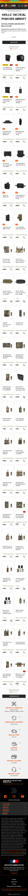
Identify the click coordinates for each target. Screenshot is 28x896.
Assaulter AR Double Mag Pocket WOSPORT (7, 452)
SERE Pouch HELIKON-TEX (6, 196)
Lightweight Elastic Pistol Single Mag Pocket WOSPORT (7, 388)
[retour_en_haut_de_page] (26, 536)
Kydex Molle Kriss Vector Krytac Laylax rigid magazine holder (20, 388)
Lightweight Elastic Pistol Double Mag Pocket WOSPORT (20, 516)
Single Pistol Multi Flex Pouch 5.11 (20, 611)
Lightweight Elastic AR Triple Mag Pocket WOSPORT (7, 356)
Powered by (10, 894)
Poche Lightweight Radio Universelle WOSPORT (7, 676)
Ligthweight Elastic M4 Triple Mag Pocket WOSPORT (20, 484)
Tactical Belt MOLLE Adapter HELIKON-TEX (20, 228)
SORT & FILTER (14, 42)
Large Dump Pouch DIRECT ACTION (7, 228)
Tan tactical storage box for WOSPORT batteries (20, 580)
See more (14, 37)
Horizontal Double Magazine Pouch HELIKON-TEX (7, 133)
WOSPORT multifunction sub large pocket (7, 324)
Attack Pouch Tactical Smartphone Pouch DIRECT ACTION (7, 165)
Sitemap (14, 879)
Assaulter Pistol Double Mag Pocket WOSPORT (20, 548)
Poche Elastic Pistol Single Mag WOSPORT (20, 643)
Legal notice (14, 881)
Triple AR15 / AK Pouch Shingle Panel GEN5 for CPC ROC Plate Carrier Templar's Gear (20, 261)
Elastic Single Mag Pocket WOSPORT (20, 419)
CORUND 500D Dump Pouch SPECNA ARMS (7, 101)
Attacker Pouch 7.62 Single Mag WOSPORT (7, 547)
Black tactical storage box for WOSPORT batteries (7, 612)
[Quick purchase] (11, 301)
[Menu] (2, 6)
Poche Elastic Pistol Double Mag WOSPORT (7, 644)
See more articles (14, 696)
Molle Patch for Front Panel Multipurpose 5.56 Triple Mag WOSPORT (20, 676)
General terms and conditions (14, 886)
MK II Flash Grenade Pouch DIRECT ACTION (20, 133)
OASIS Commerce (16, 894)
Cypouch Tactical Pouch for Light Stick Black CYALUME (20, 293)
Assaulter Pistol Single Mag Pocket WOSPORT (7, 580)
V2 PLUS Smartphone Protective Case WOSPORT (20, 69)
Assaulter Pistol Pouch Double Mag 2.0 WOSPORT (20, 452)
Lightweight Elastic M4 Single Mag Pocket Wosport (7, 516)
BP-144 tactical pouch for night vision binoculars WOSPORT (6, 261)
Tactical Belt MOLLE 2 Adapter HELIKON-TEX (20, 164)
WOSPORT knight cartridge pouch (19, 323)
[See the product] (11, 78)
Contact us (14, 873)
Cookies (14, 884)
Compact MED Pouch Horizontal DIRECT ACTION (20, 197)
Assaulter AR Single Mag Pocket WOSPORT (7, 484)
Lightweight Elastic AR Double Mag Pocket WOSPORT (20, 356)
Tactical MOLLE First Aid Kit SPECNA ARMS (7, 68)
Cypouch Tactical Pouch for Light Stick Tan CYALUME (7, 293)
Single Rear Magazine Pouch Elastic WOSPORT (20, 101)
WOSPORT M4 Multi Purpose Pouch (7, 419)
